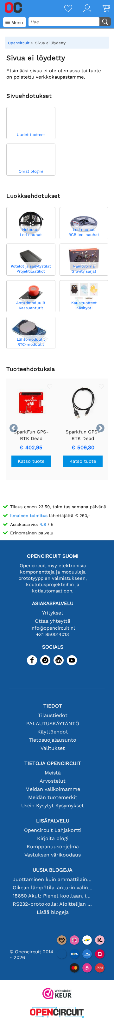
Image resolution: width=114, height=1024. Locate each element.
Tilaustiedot (52, 715)
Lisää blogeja (53, 912)
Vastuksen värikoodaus (52, 855)
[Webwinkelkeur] (57, 994)
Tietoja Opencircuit (52, 763)
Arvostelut (53, 781)
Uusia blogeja (53, 870)
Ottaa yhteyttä (52, 621)
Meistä (53, 773)
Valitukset (53, 748)
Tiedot (52, 706)
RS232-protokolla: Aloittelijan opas (52, 904)
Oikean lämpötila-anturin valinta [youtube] (52, 888)
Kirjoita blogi (52, 838)
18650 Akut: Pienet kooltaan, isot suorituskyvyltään (52, 896)
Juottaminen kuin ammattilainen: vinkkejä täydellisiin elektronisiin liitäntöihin (52, 879)
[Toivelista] (62, 9)
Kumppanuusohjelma (53, 847)
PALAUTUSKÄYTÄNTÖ (52, 724)
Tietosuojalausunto (52, 740)
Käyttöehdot (52, 732)
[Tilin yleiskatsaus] (81, 9)
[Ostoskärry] (100, 9)
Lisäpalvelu (52, 821)
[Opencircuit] (57, 1013)
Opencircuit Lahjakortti (52, 830)
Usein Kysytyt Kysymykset (52, 806)
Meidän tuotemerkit (52, 797)
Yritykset (52, 613)
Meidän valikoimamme (52, 789)
